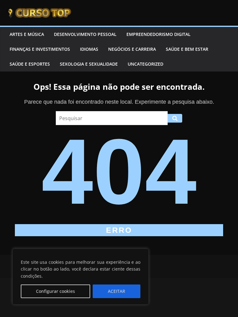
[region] (80, 277)
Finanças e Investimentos (40, 49)
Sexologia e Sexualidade (89, 64)
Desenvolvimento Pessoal (85, 34)
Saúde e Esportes (30, 64)
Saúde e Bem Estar (187, 49)
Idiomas (89, 49)
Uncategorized (145, 64)
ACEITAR (116, 291)
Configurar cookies (55, 291)
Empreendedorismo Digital (158, 34)
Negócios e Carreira (132, 49)
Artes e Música (27, 34)
